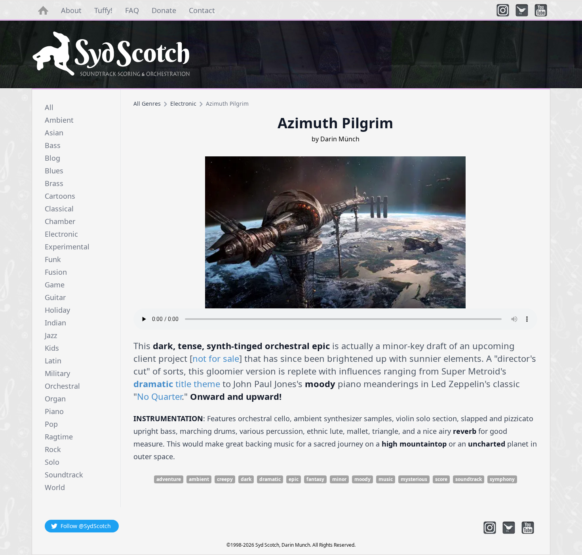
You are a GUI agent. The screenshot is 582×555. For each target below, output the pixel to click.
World (55, 487)
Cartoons (60, 196)
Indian (55, 322)
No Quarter (159, 396)
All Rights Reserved (333, 545)
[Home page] (291, 54)
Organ (55, 398)
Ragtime (59, 436)
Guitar (55, 297)
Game (55, 284)
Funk (53, 259)
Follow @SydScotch (86, 526)
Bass (53, 145)
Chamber (60, 221)
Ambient (59, 120)
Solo (52, 462)
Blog (52, 158)
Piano (54, 411)
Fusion (56, 272)
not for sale (215, 358)
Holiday (57, 310)
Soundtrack (64, 474)
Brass (54, 183)
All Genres (147, 103)
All (49, 107)
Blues (54, 170)
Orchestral (62, 386)
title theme (176, 384)
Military (57, 373)
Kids (52, 348)
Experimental (67, 246)
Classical (59, 208)
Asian (54, 132)
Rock (53, 449)
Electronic (61, 234)
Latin (53, 360)
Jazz (51, 335)
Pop (51, 424)
